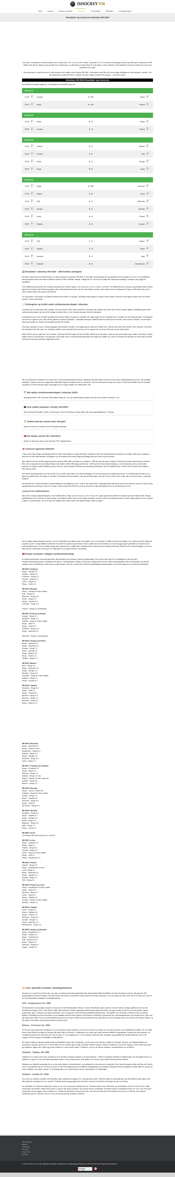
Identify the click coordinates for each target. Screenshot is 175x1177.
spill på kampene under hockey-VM (85, 496)
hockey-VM (136, 277)
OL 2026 (25, 1149)
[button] (135, 10)
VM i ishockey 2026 (75, 62)
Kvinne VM (26, 1152)
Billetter (25, 1144)
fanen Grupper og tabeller (99, 287)
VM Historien (27, 1142)
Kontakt (25, 1154)
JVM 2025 (26, 1147)
